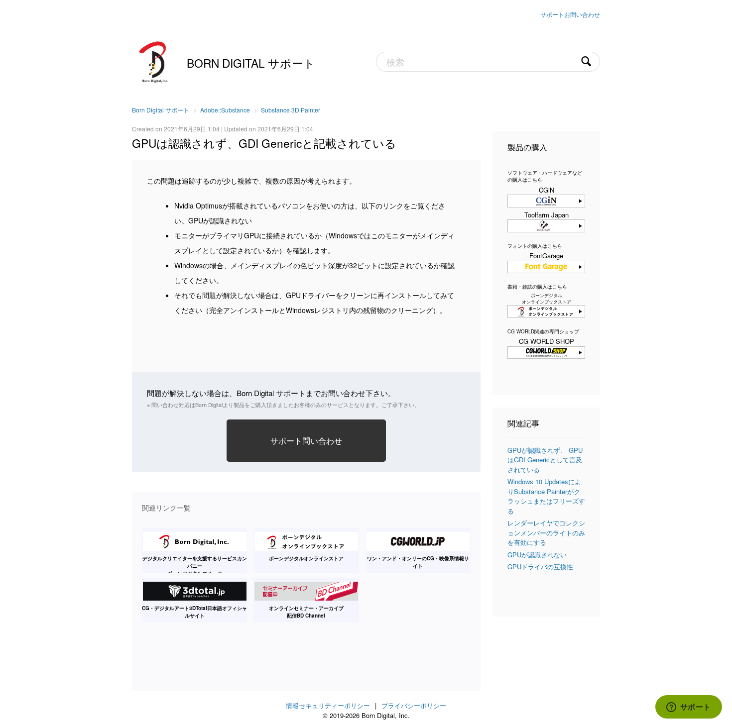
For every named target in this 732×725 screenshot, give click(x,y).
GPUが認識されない (537, 554)
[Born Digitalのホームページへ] (154, 60)
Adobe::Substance (225, 109)
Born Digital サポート (251, 63)
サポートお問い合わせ (570, 14)
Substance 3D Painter (290, 109)
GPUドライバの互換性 (540, 566)
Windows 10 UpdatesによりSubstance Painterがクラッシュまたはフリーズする (546, 496)
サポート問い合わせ (306, 440)
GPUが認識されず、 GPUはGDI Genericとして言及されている (545, 459)
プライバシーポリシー (413, 705)
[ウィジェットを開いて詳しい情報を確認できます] (688, 707)
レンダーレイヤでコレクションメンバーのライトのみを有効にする (546, 532)
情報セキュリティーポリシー (328, 705)
